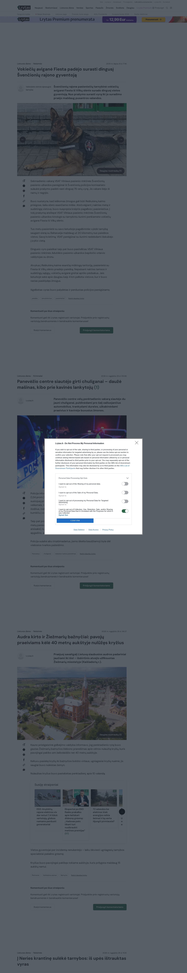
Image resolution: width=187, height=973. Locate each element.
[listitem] (93, 478)
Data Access (93, 530)
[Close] (137, 443)
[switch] (125, 483)
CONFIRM (75, 521)
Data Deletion (79, 530)
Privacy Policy (107, 530)
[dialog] (93, 487)
